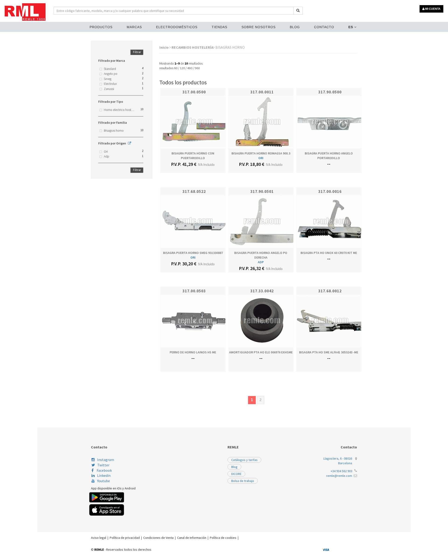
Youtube (103, 480)
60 (175, 68)
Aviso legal (98, 538)
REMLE (99, 549)
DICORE (236, 474)
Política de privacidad (125, 538)
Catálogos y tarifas (244, 460)
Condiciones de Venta (158, 538)
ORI (260, 158)
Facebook (104, 470)
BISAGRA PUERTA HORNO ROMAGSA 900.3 (260, 153)
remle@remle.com (339, 476)
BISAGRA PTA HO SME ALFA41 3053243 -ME (328, 352)
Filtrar (137, 52)
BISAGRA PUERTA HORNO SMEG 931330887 (193, 253)
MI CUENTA (432, 8)
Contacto (324, 27)
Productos (101, 27)
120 (182, 68)
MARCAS (134, 27)
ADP (261, 262)
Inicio (164, 47)
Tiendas (219, 27)
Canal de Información (191, 538)
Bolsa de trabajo (242, 481)
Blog (295, 27)
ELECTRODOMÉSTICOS (176, 27)
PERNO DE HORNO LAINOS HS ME (193, 352)
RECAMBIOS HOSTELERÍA (192, 47)
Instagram (105, 459)
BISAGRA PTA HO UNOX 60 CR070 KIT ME (329, 253)
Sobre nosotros (259, 27)
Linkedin (104, 475)
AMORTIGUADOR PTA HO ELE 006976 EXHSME (261, 352)
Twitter (103, 465)
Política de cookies (223, 538)
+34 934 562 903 (341, 471)
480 (189, 68)
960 (197, 68)
